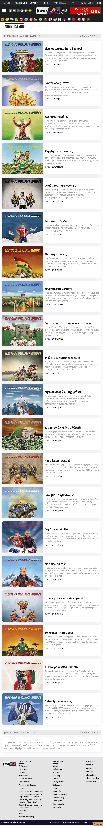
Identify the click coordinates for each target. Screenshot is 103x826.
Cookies (22, 788)
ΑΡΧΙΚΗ (7, 3)
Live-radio (57, 807)
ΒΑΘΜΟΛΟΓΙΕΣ (87, 3)
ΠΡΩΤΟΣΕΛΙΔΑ (60, 3)
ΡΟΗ (46, 3)
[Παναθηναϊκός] (40, 19)
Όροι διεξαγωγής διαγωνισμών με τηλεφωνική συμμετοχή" (31, 806)
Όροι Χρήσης (24, 782)
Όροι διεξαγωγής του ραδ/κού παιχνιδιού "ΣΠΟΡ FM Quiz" (31, 795)
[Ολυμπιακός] (31, 19)
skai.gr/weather (92, 778)
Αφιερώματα (57, 801)
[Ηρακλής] (69, 19)
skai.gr (89, 769)
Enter (55, 788)
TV (73, 3)
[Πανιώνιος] (74, 19)
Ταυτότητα (23, 810)
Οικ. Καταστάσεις (25, 779)
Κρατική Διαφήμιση (26, 817)
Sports (55, 779)
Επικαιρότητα (58, 782)
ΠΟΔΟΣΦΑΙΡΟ (21, 3)
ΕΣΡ (20, 813)
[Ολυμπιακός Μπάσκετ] (83, 19)
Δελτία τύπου (24, 772)
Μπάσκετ (56, 772)
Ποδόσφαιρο (57, 769)
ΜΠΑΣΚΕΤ (34, 3)
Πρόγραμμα (23, 766)
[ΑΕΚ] (2, 19)
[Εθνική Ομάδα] (79, 19)
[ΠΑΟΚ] (50, 19)
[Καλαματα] (55, 19)
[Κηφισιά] (59, 19)
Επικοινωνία (23, 775)
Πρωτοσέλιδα (58, 791)
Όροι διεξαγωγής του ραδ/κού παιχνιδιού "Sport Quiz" (31, 801)
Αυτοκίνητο (57, 775)
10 (97, 36)
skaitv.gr (89, 772)
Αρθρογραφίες (58, 798)
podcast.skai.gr (92, 781)
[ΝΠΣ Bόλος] (21, 19)
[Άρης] (7, 19)
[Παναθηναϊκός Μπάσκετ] (88, 19)
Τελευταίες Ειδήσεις (60, 794)
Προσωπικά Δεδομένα (27, 785)
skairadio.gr (91, 775)
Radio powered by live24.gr (92, 822)
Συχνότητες (23, 769)
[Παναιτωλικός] (45, 19)
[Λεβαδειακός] (26, 19)
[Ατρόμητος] (16, 19)
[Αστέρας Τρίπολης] (12, 19)
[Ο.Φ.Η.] (36, 19)
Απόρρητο (98, 824)
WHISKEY (78, 822)
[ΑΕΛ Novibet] (64, 19)
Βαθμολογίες (58, 785)
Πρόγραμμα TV (58, 804)
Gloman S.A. (70, 822)
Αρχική (55, 766)
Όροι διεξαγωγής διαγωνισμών (31, 791)
